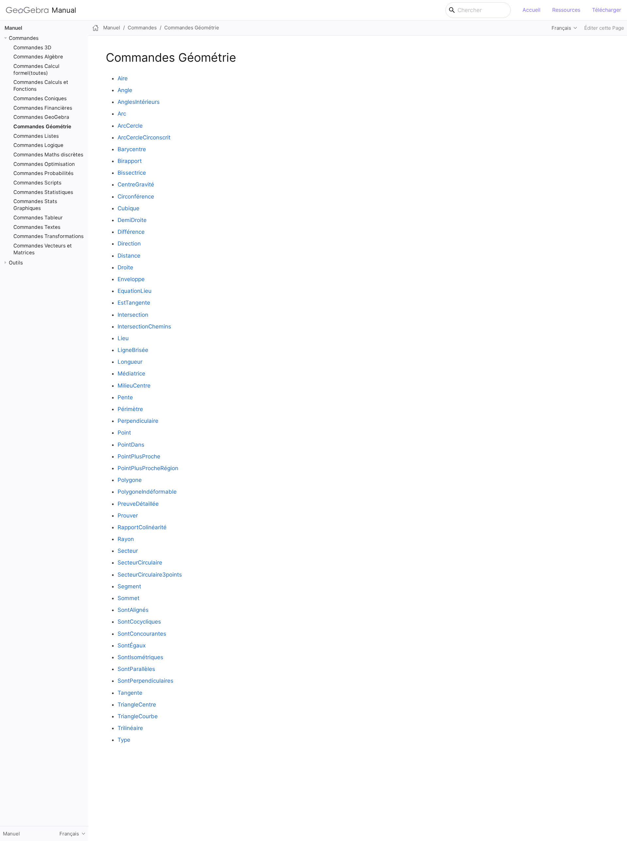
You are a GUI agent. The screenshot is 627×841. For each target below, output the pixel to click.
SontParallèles (136, 669)
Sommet (128, 598)
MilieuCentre (134, 385)
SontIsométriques (140, 657)
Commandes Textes (36, 227)
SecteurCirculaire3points (150, 574)
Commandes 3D (32, 47)
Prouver (128, 515)
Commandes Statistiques (43, 192)
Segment (129, 586)
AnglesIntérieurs (139, 102)
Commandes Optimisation (44, 164)
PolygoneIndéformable (147, 491)
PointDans (131, 444)
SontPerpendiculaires (145, 680)
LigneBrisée (133, 350)
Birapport (130, 161)
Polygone (130, 480)
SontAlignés (133, 610)
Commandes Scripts (37, 182)
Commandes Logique (38, 145)
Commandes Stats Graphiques (35, 204)
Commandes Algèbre (38, 57)
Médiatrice (131, 373)
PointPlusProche (139, 456)
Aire (123, 78)
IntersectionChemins (144, 326)
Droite (125, 267)
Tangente (130, 693)
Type (124, 740)
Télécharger (606, 10)
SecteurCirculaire (140, 562)
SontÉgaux (132, 645)
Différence (131, 232)
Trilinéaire (130, 728)
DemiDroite (132, 220)
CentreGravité (136, 184)
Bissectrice (132, 172)
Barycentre (132, 149)
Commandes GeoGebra (41, 117)
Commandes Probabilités (43, 173)
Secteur (128, 550)
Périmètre (130, 409)
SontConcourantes (142, 633)
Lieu (123, 338)
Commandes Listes (36, 136)
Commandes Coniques (40, 98)
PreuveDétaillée (138, 503)
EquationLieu (135, 291)
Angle (125, 90)
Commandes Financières (42, 107)
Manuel (13, 28)
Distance (129, 255)
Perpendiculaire (138, 421)
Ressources (566, 10)
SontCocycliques (139, 621)
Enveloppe (131, 279)
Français (561, 28)
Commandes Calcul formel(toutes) (36, 69)
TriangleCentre (137, 704)
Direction (129, 243)
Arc (122, 113)
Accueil (531, 10)
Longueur (130, 361)
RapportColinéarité (142, 527)
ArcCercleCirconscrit (144, 137)
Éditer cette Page (604, 28)
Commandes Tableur (38, 217)
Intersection (133, 314)
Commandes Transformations (48, 236)
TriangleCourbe (138, 716)
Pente (125, 397)
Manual (64, 10)
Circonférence (136, 196)
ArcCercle (130, 125)
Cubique (128, 208)
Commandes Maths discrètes (48, 154)
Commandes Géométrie (42, 126)
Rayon (126, 539)
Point (124, 432)
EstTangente (134, 302)
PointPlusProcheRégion (148, 468)
